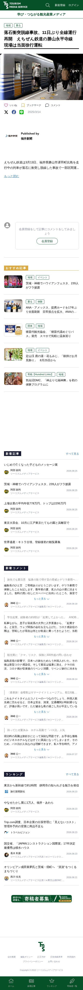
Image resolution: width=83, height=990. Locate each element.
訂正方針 (41, 957)
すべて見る (72, 453)
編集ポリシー (27, 957)
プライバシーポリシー (33, 961)
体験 (40, 301)
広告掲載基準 (56, 957)
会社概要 (12, 957)
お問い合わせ (54, 961)
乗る (18, 25)
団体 (30, 326)
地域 (8, 25)
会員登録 (47, 241)
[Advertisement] (41, 199)
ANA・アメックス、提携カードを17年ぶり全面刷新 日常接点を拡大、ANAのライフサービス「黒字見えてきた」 (51, 312)
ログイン (73, 5)
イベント (42, 277)
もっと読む (11, 176)
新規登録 (60, 5)
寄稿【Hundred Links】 (40, 374)
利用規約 (71, 957)
